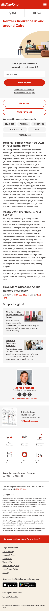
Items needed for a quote (24, 93)
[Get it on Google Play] (27, 584)
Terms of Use (7, 562)
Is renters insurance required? (11, 343)
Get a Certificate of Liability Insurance (24, 398)
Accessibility (7, 559)
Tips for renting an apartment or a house (15, 314)
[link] (12, 4)
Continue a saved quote (24, 90)
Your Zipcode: (11, 74)
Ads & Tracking (8, 552)
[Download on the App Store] (10, 584)
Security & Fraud (9, 555)
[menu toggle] (45, 4)
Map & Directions (30, 421)
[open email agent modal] (24, 395)
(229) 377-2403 (20, 295)
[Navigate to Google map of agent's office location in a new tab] (30, 395)
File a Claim (24, 103)
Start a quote (24, 83)
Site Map (6, 573)
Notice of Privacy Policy (11, 566)
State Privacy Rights (10, 569)
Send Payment (24, 112)
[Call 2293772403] (19, 395)
